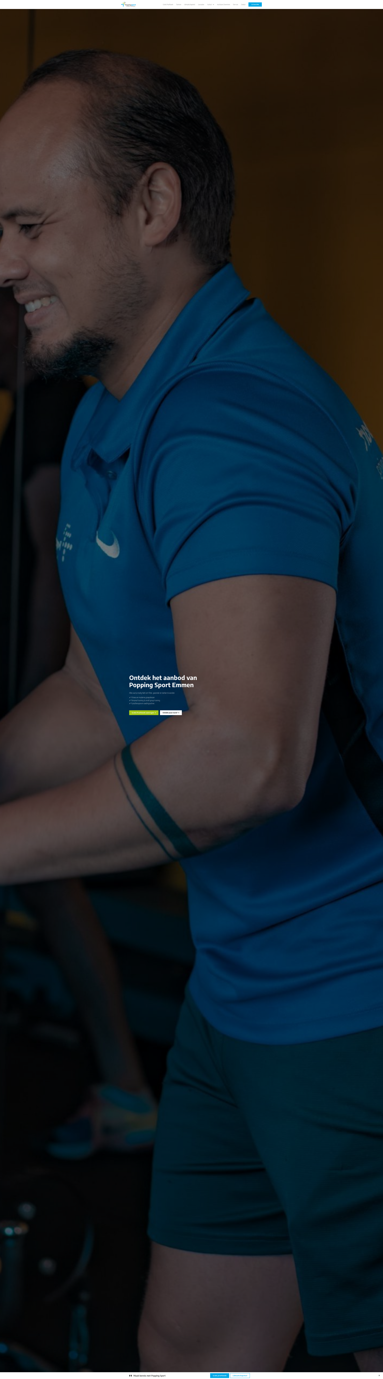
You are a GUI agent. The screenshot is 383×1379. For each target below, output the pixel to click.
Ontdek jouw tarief (170, 713)
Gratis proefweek (220, 1376)
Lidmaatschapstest (240, 1376)
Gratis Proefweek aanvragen (143, 713)
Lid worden (255, 4)
